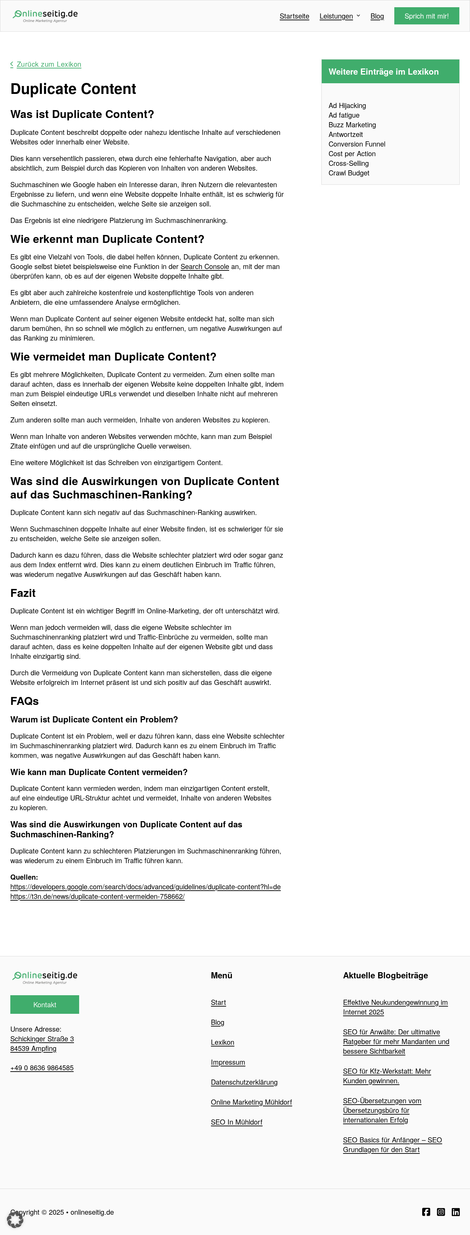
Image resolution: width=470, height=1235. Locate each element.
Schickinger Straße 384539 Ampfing (42, 1043)
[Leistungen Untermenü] (358, 16)
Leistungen (336, 16)
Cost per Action (352, 153)
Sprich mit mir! (427, 16)
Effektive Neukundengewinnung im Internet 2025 (395, 1007)
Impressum (228, 1062)
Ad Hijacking (347, 105)
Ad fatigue (344, 115)
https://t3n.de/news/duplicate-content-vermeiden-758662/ (97, 896)
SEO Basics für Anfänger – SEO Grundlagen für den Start (392, 1144)
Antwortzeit (346, 134)
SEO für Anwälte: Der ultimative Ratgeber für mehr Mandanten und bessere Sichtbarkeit (396, 1041)
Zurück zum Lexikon (49, 64)
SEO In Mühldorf (237, 1122)
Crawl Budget (349, 173)
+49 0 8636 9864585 (42, 1067)
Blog (377, 16)
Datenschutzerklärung (244, 1082)
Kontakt (44, 1004)
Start (218, 1002)
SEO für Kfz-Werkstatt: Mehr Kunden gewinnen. (387, 1075)
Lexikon (222, 1042)
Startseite (294, 16)
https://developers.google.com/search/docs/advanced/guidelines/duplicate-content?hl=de (145, 886)
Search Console (205, 266)
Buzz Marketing (352, 124)
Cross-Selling (349, 163)
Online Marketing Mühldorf (251, 1102)
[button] (15, 1220)
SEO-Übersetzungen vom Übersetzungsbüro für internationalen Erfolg (382, 1110)
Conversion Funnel (357, 144)
